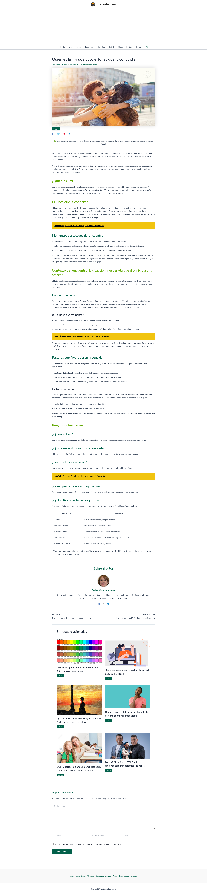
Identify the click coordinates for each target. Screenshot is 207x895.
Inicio (72, 876)
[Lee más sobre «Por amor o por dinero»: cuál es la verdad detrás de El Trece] (127, 653)
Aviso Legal (80, 876)
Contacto (90, 876)
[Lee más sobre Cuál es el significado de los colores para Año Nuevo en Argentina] (79, 651)
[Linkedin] (69, 134)
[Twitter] (58, 134)
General (56, 129)
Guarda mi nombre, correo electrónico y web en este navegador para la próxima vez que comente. (88, 844)
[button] (147, 47)
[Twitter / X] (103, 604)
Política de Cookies (103, 876)
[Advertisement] (103, 26)
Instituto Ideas (107, 4)
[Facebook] (53, 134)
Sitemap (134, 876)
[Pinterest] (64, 134)
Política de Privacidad (121, 876)
